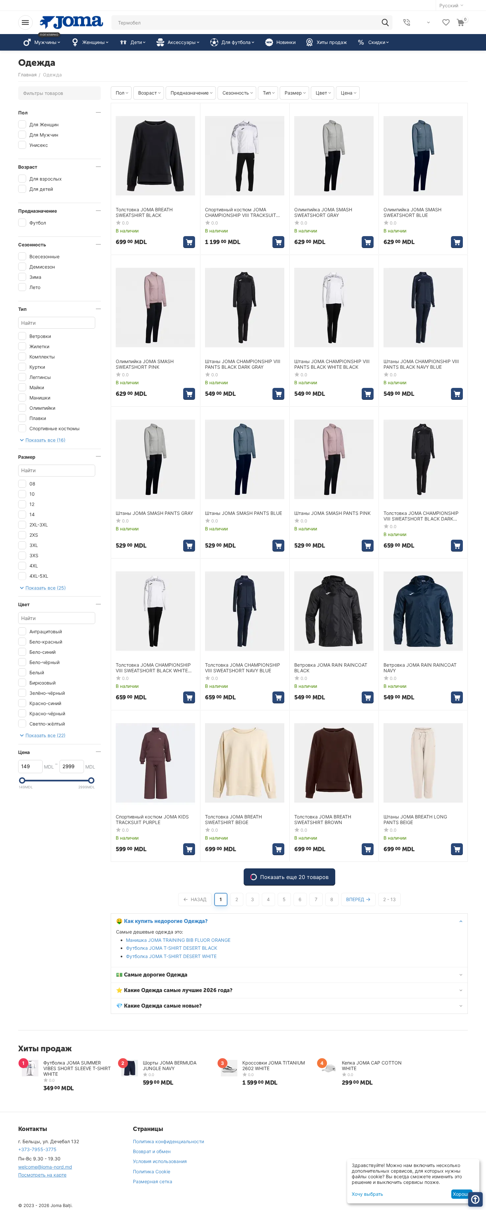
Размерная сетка (152, 1181)
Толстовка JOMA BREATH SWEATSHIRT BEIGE (233, 819)
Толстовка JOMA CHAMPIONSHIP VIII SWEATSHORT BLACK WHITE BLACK (153, 668)
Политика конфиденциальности (168, 1141)
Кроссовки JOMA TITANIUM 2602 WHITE (273, 1065)
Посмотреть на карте (42, 1175)
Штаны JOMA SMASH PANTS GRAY (154, 513)
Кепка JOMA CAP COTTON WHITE (372, 1065)
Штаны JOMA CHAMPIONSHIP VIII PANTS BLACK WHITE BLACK (332, 364)
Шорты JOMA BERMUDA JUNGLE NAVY (169, 1065)
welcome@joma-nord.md (45, 1167)
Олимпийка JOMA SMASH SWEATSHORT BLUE (412, 212)
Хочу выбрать (367, 1194)
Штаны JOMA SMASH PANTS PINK (332, 513)
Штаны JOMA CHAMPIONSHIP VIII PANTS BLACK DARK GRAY (242, 364)
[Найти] (385, 22)
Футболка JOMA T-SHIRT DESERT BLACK (171, 948)
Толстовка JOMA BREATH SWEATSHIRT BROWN (322, 819)
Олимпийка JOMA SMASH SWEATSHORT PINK (145, 364)
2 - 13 (389, 899)
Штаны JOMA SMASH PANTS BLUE (243, 513)
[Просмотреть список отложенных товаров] (446, 22)
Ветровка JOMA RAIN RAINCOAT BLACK (330, 667)
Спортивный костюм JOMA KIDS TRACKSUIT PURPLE (152, 819)
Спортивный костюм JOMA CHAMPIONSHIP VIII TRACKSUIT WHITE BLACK (240, 212)
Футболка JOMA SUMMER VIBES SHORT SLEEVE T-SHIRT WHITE (77, 1068)
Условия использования (160, 1161)
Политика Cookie (151, 1171)
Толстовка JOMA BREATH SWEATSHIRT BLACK (144, 212)
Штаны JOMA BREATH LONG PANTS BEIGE (415, 819)
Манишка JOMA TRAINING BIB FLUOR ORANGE (178, 940)
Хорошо (461, 1194)
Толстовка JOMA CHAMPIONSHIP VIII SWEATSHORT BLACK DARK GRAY (421, 516)
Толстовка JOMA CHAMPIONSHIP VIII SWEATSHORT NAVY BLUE (242, 667)
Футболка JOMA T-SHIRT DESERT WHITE (171, 956)
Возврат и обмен (152, 1151)
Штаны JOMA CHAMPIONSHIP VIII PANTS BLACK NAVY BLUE (421, 364)
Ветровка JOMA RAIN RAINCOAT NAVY (420, 667)
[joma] (71, 22)
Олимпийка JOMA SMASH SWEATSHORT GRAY (323, 212)
